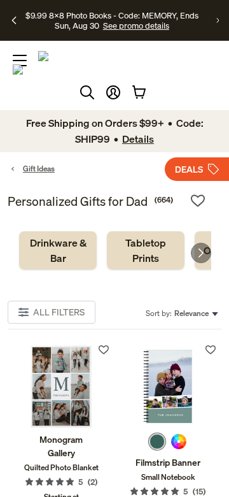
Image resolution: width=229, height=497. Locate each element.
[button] (113, 92)
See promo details (136, 25)
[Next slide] (201, 253)
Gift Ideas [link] (39, 168)
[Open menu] (20, 60)
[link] (58, 250)
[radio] (157, 441)
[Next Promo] (217, 20)
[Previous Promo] (14, 20)
